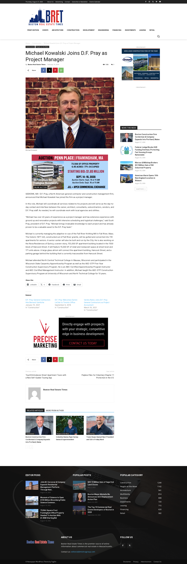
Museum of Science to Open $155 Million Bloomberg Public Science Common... (52, 500)
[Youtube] (160, 1)
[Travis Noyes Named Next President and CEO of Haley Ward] (100, 425)
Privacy (135, 562)
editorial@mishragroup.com (83, 552)
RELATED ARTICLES (35, 411)
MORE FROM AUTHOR (55, 411)
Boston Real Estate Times (36, 64)
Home (28, 43)
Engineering (91, 434)
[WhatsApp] (61, 70)
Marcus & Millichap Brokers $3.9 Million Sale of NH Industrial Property (146, 165)
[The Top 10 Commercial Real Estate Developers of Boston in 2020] (79, 510)
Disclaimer (127, 562)
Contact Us (157, 562)
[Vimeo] (156, 1)
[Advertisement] (141, 104)
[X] (153, 1)
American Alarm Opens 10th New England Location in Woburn (146, 178)
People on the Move (42, 47)
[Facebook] (145, 1)
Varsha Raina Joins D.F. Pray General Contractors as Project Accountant (96, 302)
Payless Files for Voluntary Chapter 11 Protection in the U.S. (98, 376)
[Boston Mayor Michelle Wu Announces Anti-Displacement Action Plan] (79, 497)
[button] (158, 36)
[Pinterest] (55, 70)
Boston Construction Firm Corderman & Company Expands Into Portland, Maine (38, 439)
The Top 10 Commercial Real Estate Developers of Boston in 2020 (101, 509)
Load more (140, 189)
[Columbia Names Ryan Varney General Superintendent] (70, 425)
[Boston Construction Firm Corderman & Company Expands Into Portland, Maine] (39, 425)
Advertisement (146, 562)
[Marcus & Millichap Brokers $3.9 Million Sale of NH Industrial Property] (126, 165)
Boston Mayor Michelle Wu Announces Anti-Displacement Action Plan (100, 496)
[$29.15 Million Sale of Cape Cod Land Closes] (79, 485)
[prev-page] (27, 447)
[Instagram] (149, 1)
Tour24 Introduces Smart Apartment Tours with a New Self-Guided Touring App (46, 376)
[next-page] (31, 447)
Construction (36, 43)
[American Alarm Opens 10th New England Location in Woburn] (126, 178)
